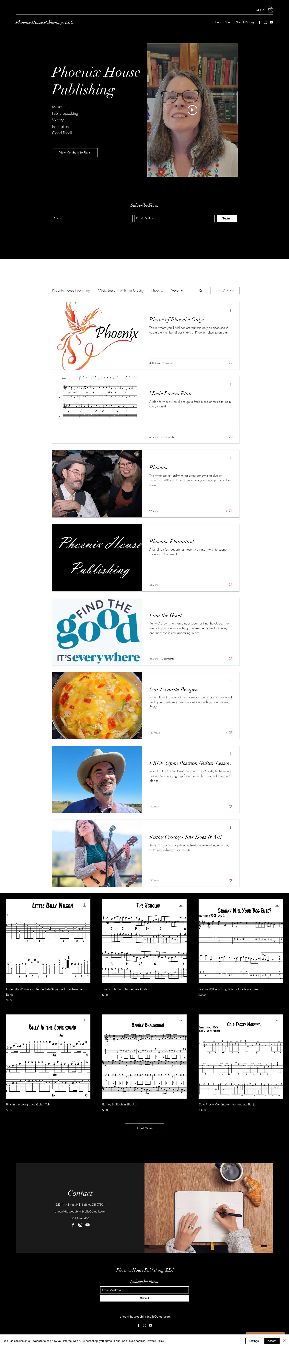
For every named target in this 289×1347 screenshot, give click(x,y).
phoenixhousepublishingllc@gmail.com (80, 1211)
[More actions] (231, 310)
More (175, 290)
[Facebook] (259, 22)
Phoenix (157, 290)
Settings (254, 1341)
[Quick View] (48, 941)
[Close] (284, 1341)
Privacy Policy (155, 1341)
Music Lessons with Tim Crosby (121, 290)
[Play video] (192, 110)
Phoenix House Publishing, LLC (44, 22)
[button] (270, 10)
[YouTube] (271, 22)
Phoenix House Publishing (71, 290)
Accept (272, 1341)
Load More (144, 1128)
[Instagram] (265, 22)
